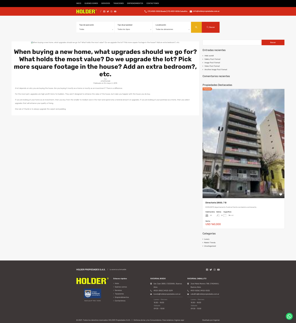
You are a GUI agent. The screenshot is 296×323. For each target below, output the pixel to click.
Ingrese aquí (179, 320)
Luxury (206, 239)
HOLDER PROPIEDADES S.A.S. (90, 270)
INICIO (78, 3)
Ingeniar (216, 320)
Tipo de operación (86, 25)
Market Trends (210, 243)
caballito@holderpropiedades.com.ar (205, 294)
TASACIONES (118, 3)
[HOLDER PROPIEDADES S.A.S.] (86, 12)
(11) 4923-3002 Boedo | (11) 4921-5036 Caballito (167, 11)
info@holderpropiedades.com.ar (206, 11)
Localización (161, 25)
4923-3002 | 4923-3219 (163, 291)
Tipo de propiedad (124, 25)
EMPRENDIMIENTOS (135, 3)
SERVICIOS (105, 3)
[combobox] (95, 30)
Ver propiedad (243, 176)
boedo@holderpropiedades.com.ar (167, 294)
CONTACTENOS (152, 3)
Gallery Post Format (212, 59)
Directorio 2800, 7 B (215, 202)
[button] (289, 316)
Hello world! (209, 56)
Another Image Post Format (216, 70)
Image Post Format (212, 63)
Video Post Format (212, 66)
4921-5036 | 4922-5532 (200, 291)
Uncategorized (210, 246)
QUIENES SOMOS (91, 3)
